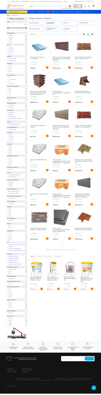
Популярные (58, 256)
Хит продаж (48, 256)
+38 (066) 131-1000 (77, 5)
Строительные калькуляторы (67, 11)
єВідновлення (25, 372)
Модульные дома (79, 11)
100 (41, 34)
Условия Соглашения (27, 368)
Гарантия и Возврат (25, 1)
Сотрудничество (54, 11)
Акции (47, 11)
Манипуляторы (32, 11)
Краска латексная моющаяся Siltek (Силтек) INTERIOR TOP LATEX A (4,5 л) (87, 279)
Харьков (65, 1)
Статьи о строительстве (27, 370)
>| (75, 249)
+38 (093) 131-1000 (77, 8)
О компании (10, 368)
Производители (41, 11)
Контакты (86, 11)
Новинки (40, 256)
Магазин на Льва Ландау (56, 1)
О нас (8, 1)
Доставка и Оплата (15, 1)
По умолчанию (33, 34)
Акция (32, 256)
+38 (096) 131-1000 (77, 6)
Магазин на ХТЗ (33, 1)
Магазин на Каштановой (44, 1)
